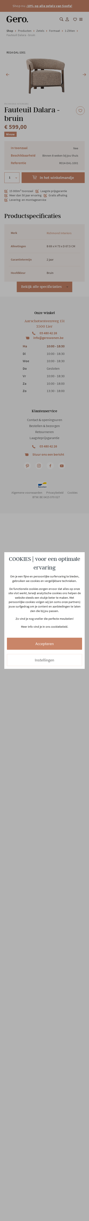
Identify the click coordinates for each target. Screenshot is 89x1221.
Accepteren (44, 643)
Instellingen (44, 660)
